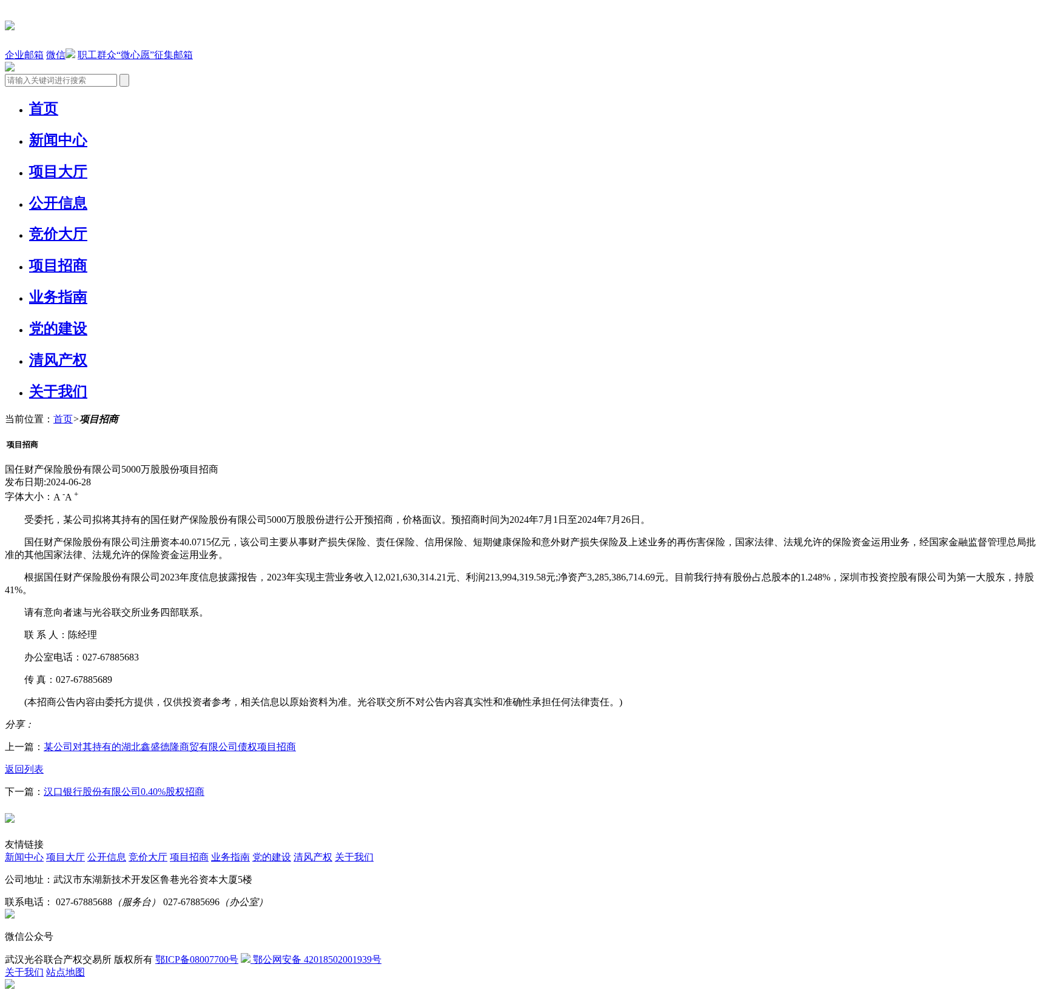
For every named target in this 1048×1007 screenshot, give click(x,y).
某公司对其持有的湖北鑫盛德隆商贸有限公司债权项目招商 (170, 747)
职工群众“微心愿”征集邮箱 (135, 55)
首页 (43, 108)
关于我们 (58, 391)
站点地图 (65, 972)
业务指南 (58, 297)
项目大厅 (58, 171)
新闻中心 (58, 140)
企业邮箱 (24, 55)
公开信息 (58, 203)
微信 (56, 55)
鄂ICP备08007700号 (196, 959)
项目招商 (58, 265)
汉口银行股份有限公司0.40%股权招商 (124, 791)
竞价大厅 (58, 234)
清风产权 (58, 360)
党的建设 (58, 328)
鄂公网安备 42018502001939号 (315, 959)
